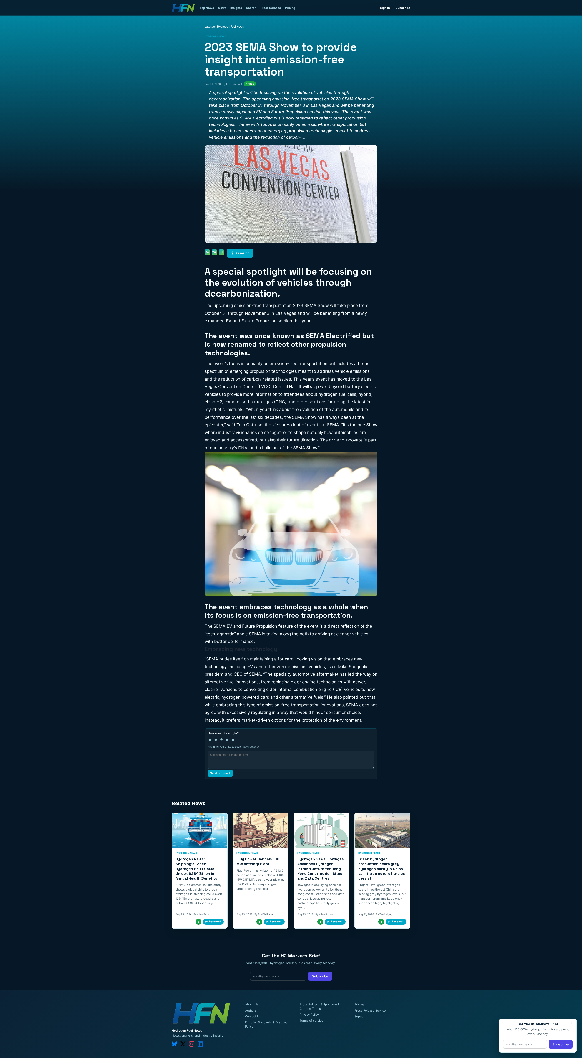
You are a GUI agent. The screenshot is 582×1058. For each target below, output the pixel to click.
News (222, 8)
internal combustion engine (305, 689)
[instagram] (191, 1044)
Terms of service (311, 1020)
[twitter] (183, 1044)
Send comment (220, 773)
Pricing (290, 8)
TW (214, 252)
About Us (251, 1004)
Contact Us (253, 1016)
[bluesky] (174, 1044)
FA (207, 252)
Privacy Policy (309, 1014)
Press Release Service (370, 1010)
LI (222, 252)
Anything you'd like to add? (233, 746)
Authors (250, 1010)
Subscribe (403, 8)
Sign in (385, 8)
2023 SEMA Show (311, 305)
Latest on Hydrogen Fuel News (224, 26)
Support (360, 1016)
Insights (236, 8)
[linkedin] (200, 1044)
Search (251, 8)
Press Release (271, 8)
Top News (207, 8)
